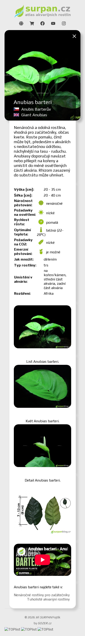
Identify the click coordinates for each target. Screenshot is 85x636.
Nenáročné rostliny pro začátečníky (42, 595)
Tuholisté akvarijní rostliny (48, 599)
